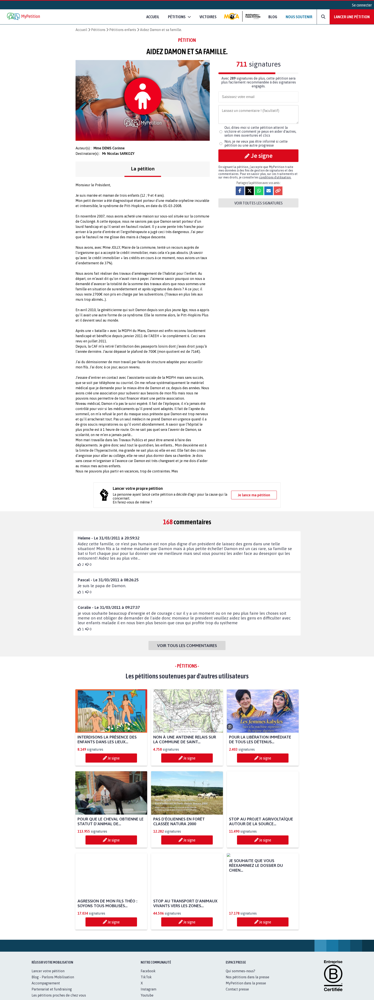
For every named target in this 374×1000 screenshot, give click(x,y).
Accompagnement (46, 988)
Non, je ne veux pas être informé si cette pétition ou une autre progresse (256, 143)
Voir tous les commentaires (187, 645)
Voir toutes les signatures (258, 203)
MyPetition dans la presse (246, 988)
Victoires (208, 16)
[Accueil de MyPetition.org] (24, 16)
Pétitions (98, 30)
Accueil (152, 16)
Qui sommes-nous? (240, 976)
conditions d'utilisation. (275, 177)
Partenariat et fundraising (52, 994)
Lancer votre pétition (48, 976)
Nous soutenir (299, 16)
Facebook (148, 976)
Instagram (148, 994)
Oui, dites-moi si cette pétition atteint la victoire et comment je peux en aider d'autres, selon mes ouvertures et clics (260, 131)
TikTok (146, 982)
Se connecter (362, 5)
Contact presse (237, 994)
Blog (272, 16)
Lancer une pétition (352, 16)
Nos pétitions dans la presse (247, 982)
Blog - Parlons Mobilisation (53, 982)
